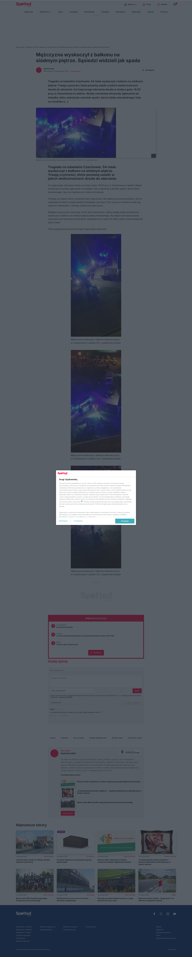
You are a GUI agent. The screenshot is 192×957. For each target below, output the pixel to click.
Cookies (71, 517)
